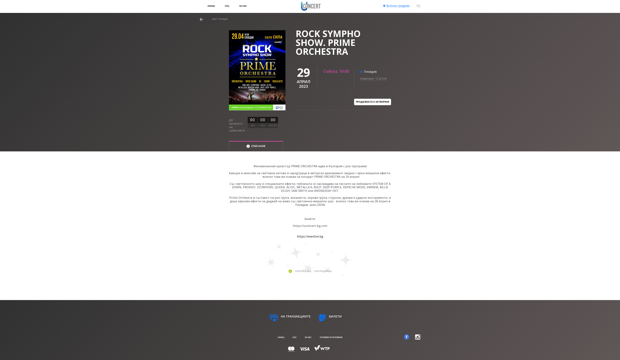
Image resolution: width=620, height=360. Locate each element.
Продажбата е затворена (372, 101)
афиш (211, 5)
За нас (243, 5)
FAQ (227, 5)
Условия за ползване (331, 337)
